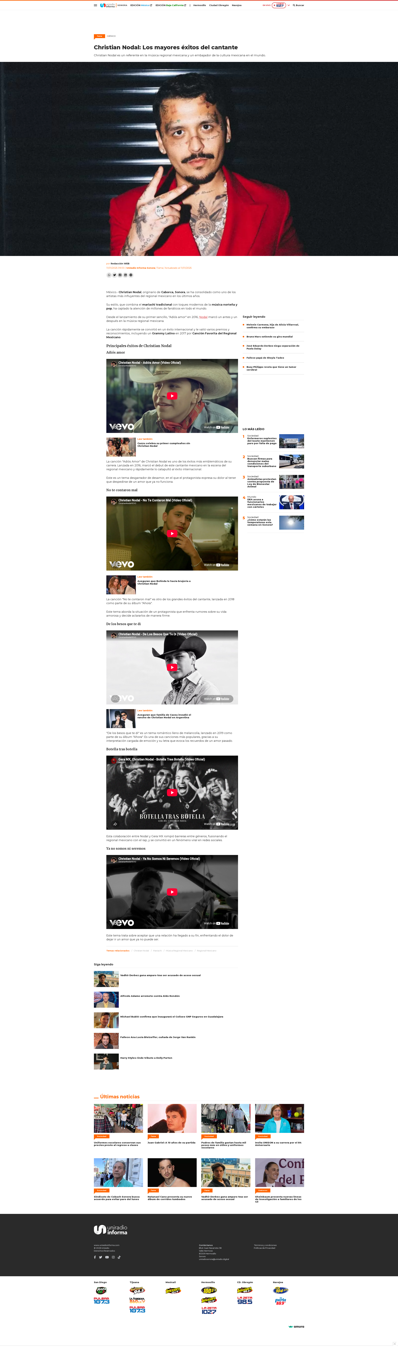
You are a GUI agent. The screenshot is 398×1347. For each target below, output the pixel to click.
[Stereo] (209, 1290)
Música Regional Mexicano (179, 950)
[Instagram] (113, 1257)
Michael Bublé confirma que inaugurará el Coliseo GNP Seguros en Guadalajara (171, 1016)
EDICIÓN (139, 5)
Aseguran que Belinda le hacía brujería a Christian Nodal (164, 582)
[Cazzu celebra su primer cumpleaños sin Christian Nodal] (121, 447)
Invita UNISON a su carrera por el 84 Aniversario (278, 1144)
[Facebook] (120, 275)
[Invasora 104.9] (173, 1290)
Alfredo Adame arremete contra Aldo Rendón (150, 995)
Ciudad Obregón (219, 5)
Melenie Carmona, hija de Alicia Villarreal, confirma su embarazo (273, 326)
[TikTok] (119, 1257)
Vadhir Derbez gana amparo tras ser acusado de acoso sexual (160, 975)
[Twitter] (114, 275)
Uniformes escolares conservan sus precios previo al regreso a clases (117, 1144)
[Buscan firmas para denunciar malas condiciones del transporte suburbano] (291, 462)
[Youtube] (107, 1257)
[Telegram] (131, 275)
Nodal (203, 317)
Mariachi (157, 950)
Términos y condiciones (265, 1245)
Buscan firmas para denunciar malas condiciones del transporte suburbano (261, 462)
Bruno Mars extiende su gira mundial (270, 336)
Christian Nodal (141, 950)
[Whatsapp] (109, 275)
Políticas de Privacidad (264, 1248)
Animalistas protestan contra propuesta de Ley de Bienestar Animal (261, 483)
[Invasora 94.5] (137, 1290)
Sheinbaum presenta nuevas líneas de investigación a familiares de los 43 (278, 1199)
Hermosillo (199, 5)
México (111, 36)
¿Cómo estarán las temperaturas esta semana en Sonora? (260, 522)
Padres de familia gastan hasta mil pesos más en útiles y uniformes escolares (223, 1145)
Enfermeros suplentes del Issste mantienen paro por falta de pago (262, 441)
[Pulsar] (101, 1301)
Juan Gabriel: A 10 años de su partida (171, 1142)
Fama (160, 268)
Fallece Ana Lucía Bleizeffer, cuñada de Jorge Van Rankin (158, 1037)
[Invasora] (101, 1290)
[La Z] (209, 1310)
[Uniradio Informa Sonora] (113, 5)
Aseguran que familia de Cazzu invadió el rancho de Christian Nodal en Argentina (164, 716)
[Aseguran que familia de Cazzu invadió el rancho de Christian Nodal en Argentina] (121, 718)
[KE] (281, 1290)
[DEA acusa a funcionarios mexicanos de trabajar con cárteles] (291, 502)
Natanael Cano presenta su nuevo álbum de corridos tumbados (170, 1198)
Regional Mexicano (206, 950)
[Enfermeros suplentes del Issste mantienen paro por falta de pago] (291, 441)
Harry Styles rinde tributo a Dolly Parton (146, 1057)
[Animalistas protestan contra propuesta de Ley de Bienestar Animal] (291, 482)
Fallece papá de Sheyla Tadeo (265, 357)
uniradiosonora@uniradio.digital (214, 1259)
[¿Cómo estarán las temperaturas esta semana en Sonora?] (291, 523)
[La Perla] (281, 1301)
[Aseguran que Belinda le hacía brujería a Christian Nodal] (121, 584)
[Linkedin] (125, 275)
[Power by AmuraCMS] (296, 1326)
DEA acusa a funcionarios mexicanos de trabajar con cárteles (262, 503)
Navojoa (236, 5)
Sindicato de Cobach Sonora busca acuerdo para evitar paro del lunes (117, 1198)
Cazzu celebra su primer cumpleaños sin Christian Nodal (163, 444)
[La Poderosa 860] (137, 1300)
